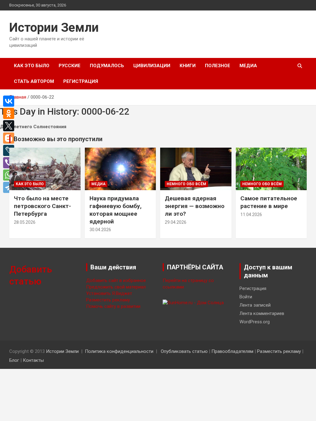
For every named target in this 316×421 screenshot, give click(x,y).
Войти (245, 297)
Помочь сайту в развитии (113, 306)
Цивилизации (151, 65)
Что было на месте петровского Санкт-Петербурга (42, 206)
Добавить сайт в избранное (116, 280)
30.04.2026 (100, 229)
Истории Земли (54, 27)
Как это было (31, 65)
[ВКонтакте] (10, 101)
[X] (10, 125)
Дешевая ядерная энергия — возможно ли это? (194, 206)
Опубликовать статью (184, 351)
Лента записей (255, 305)
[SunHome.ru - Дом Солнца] (193, 302)
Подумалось (107, 65)
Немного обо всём (186, 184)
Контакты (33, 360)
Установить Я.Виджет (109, 293)
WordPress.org (254, 322)
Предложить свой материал (116, 287)
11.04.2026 (251, 214)
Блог (14, 360)
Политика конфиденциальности (119, 351)
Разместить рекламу (108, 300)
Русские (70, 65)
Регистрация (80, 81)
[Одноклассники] (10, 113)
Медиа (248, 65)
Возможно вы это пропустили (58, 139)
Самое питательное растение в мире (268, 202)
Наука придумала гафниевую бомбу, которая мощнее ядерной (115, 210)
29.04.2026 (175, 222)
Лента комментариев (261, 313)
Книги (188, 65)
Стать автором (34, 81)
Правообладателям (232, 351)
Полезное (217, 65)
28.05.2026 (24, 222)
